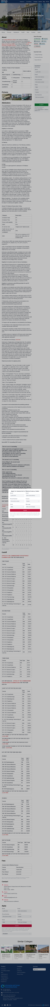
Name (11, 493)
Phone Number (13, 498)
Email (27, 493)
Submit (25, 510)
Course (27, 498)
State (11, 504)
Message (28, 504)
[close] (40, 490)
